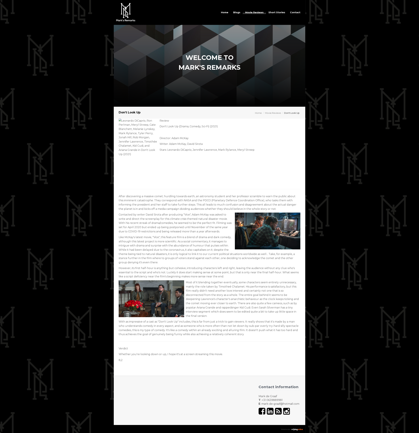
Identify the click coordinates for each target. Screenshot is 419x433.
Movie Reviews (254, 12)
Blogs (236, 12)
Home (224, 12)
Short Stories (276, 12)
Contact (295, 12)
